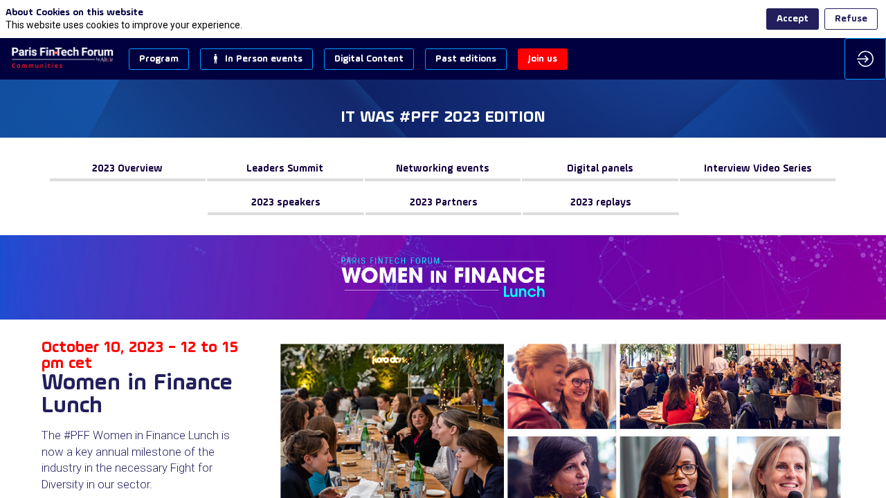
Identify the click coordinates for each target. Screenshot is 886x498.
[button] (159, 59)
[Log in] (865, 59)
